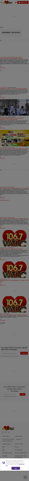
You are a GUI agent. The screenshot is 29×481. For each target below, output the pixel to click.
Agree (16, 468)
